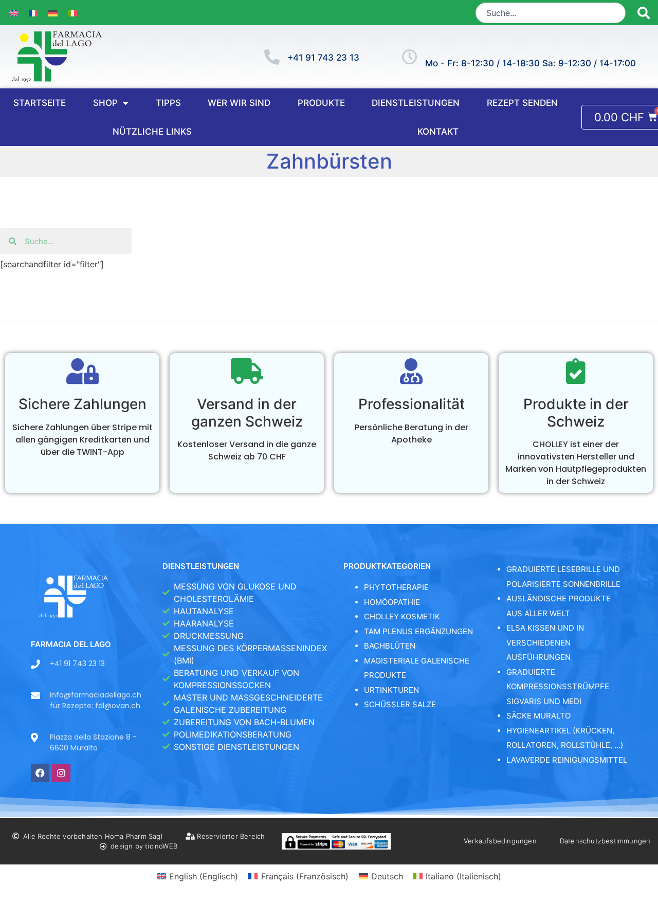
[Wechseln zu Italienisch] (72, 13)
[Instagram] (61, 773)
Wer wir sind (239, 103)
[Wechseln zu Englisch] (14, 13)
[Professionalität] (411, 371)
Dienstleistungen (416, 103)
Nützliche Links (152, 131)
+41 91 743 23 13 (323, 57)
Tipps (168, 103)
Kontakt (438, 131)
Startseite (39, 103)
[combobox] (551, 13)
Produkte (321, 103)
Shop (105, 103)
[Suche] (644, 13)
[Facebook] (40, 773)
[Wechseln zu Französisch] (33, 13)
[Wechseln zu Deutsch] (53, 13)
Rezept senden (522, 103)
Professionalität (411, 404)
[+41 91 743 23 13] (272, 57)
